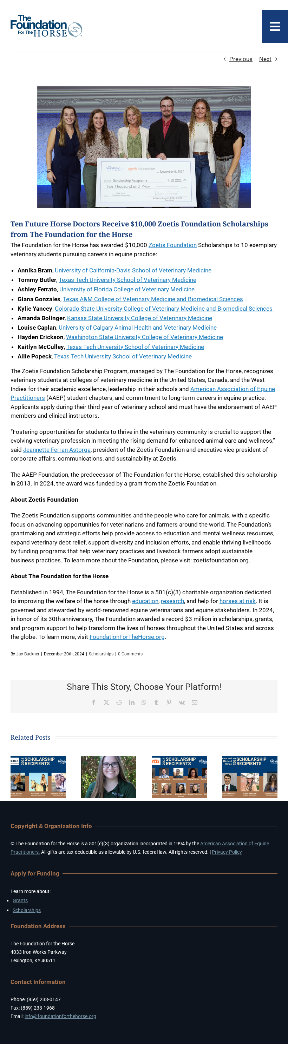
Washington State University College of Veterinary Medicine (144, 337)
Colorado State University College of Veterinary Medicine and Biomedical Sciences (164, 308)
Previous (241, 58)
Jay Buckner (27, 654)
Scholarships (101, 654)
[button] (16, 777)
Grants (20, 900)
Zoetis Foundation (173, 245)
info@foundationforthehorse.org (60, 1016)
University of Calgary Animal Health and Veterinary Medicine (138, 327)
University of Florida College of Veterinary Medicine (127, 289)
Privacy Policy (227, 852)
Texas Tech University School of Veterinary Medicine (127, 279)
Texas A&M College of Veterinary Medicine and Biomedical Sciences (153, 299)
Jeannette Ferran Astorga (57, 449)
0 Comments (130, 654)
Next (265, 58)
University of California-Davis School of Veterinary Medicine (133, 270)
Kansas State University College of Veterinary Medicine (139, 318)
